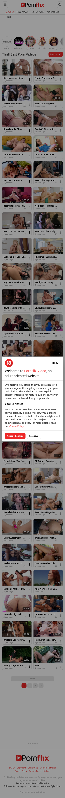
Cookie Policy (16, 426)
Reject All (34, 435)
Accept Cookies (15, 435)
